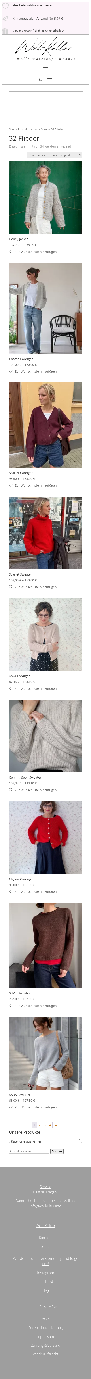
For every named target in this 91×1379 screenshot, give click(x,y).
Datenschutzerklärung (45, 1327)
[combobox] (45, 1140)
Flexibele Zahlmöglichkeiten (33, 5)
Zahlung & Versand (45, 1345)
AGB (45, 1318)
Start (12, 129)
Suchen (57, 1151)
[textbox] (45, 1141)
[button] (33, 251)
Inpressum (45, 1336)
